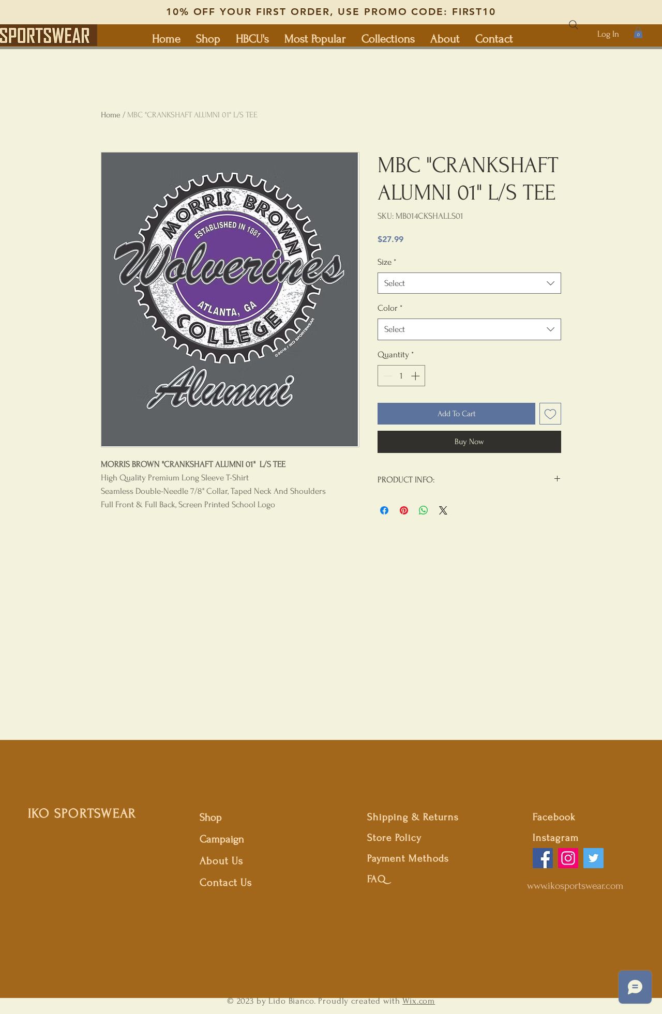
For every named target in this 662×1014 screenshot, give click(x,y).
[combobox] (469, 283)
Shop (211, 817)
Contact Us (226, 882)
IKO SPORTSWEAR (82, 813)
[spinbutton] (402, 376)
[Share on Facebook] (384, 510)
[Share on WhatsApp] (423, 510)
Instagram (556, 837)
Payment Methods (408, 858)
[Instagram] (568, 858)
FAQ (376, 879)
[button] (638, 32)
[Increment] (416, 376)
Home (111, 114)
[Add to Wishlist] (550, 414)
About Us (223, 861)
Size (387, 262)
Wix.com (418, 1001)
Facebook (554, 817)
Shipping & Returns (413, 817)
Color (390, 308)
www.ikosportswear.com (575, 885)
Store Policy (394, 837)
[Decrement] (387, 376)
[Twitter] (593, 858)
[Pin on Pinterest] (404, 510)
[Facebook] (543, 858)
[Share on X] (443, 510)
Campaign (222, 839)
